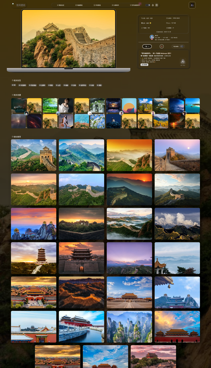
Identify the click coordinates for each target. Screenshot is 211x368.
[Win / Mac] (183, 61)
